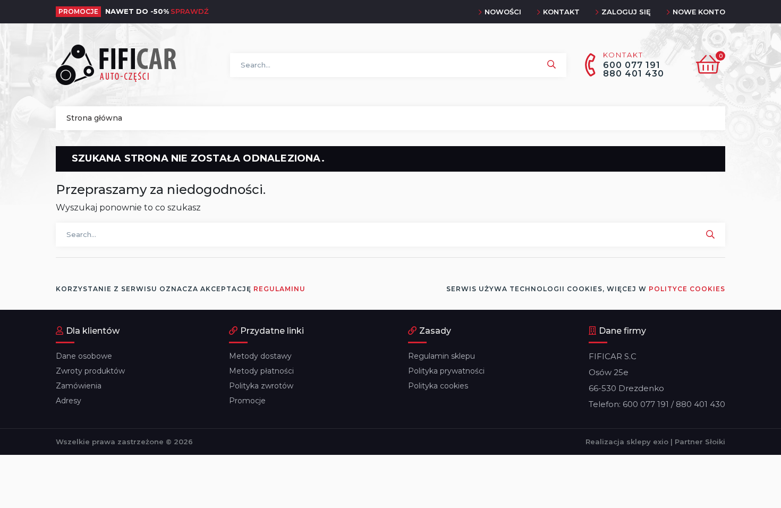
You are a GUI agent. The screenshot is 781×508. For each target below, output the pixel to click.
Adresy (68, 400)
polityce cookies (687, 289)
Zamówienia (78, 386)
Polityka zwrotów (261, 386)
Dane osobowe (84, 356)
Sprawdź (190, 11)
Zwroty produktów (90, 371)
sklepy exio (647, 441)
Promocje (247, 400)
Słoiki (715, 441)
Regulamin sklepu (441, 356)
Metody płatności (261, 371)
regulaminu (279, 289)
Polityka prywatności (446, 371)
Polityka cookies (438, 386)
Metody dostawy (260, 356)
